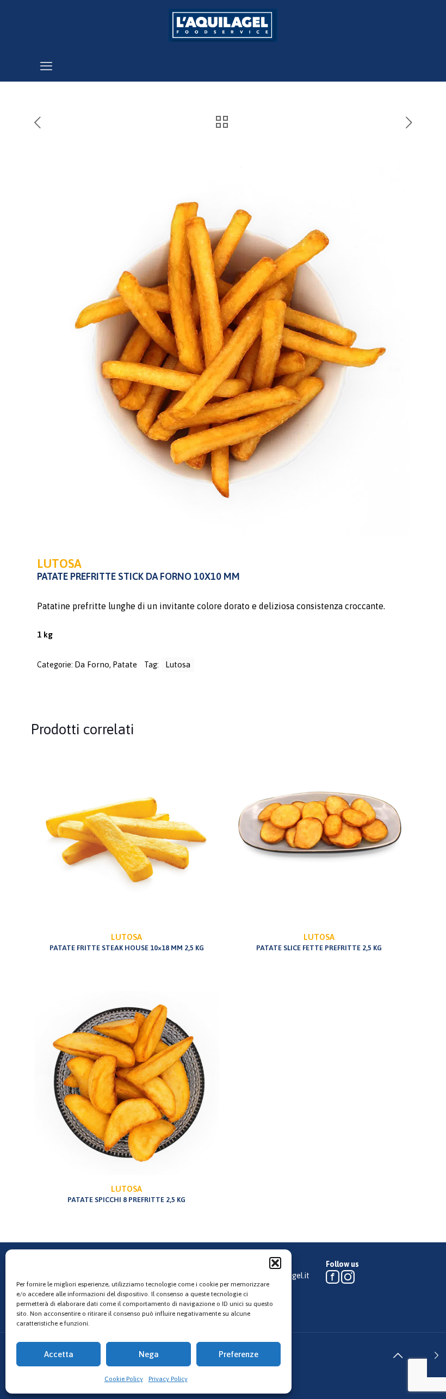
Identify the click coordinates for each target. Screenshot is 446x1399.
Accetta (58, 1354)
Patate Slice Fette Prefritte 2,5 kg (319, 942)
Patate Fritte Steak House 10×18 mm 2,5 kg (126, 942)
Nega (149, 1354)
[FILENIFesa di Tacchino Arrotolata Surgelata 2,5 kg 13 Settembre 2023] (436, 1355)
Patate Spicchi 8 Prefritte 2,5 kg (126, 1194)
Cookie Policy (123, 1379)
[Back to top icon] (397, 1355)
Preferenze (238, 1354)
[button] (275, 1263)
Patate (125, 664)
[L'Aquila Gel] (223, 25)
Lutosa (177, 664)
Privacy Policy (168, 1379)
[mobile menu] (46, 66)
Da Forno (92, 664)
